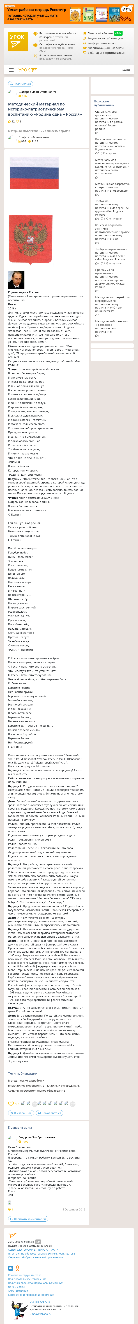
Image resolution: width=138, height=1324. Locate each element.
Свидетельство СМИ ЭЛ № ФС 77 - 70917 (33, 1249)
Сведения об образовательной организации (35, 1257)
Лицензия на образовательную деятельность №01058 (41, 1253)
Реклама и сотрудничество (24, 1275)
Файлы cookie (16, 1287)
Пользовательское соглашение (27, 1279)
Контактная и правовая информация (31, 1294)
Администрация (18, 1290)
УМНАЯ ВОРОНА (40, 1302)
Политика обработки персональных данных (35, 1283)
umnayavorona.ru (40, 1314)
